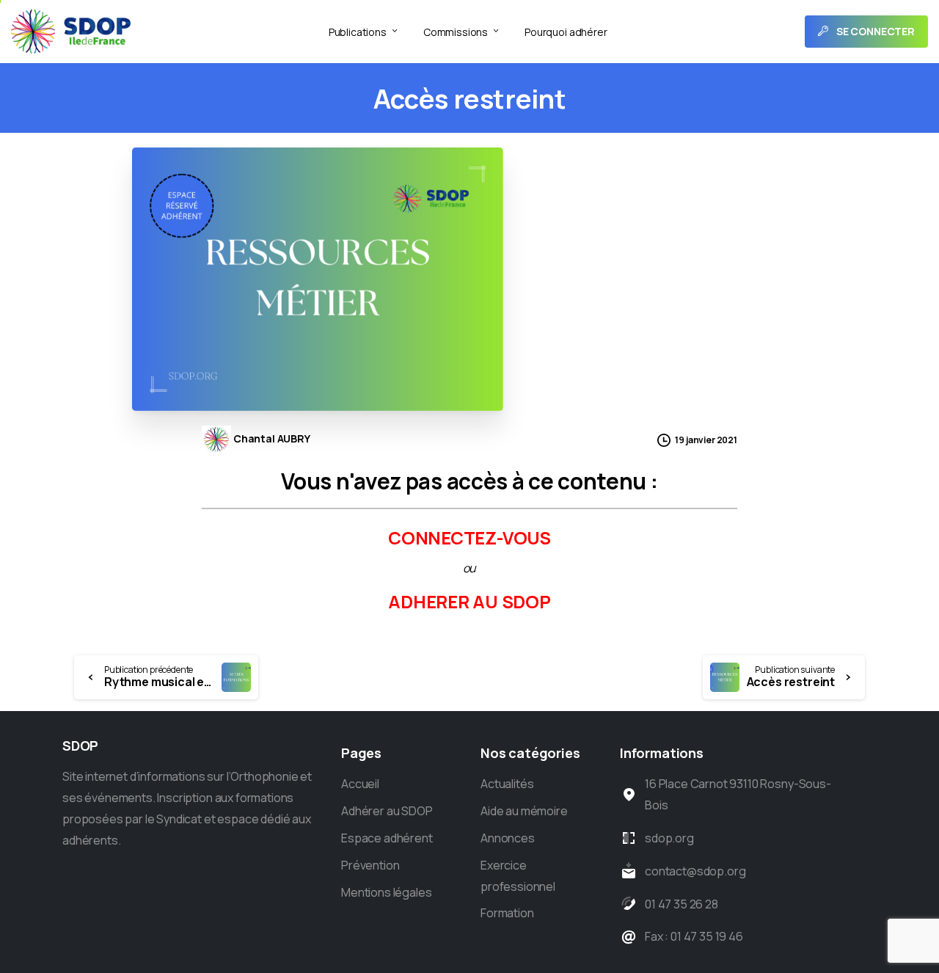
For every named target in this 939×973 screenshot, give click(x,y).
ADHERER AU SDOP (469, 601)
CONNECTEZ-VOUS (469, 537)
